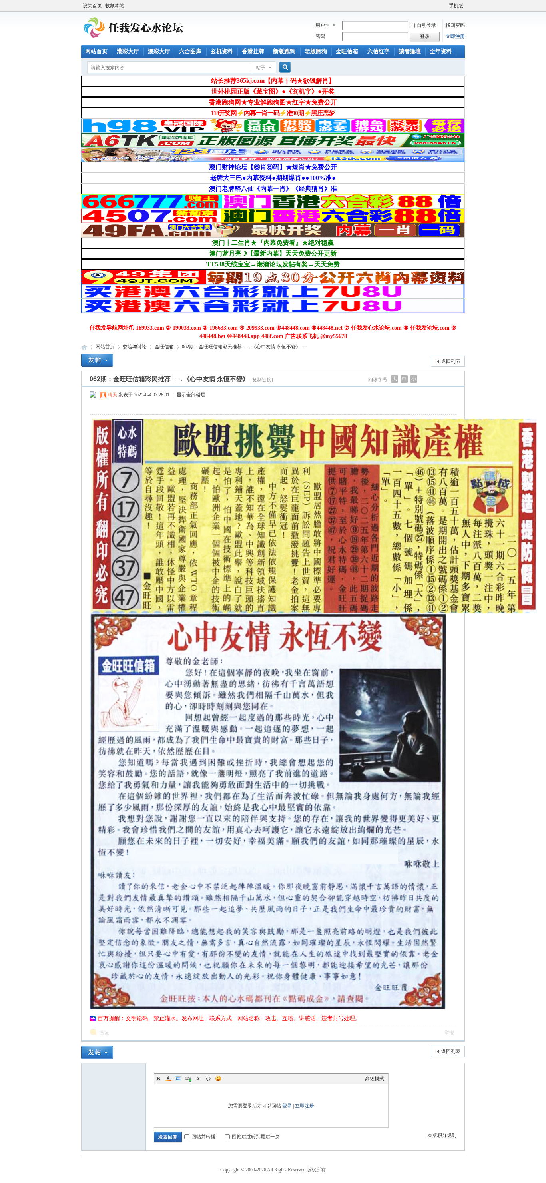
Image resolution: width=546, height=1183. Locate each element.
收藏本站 (114, 5)
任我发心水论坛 (84, 347)
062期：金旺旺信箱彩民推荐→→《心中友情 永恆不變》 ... (243, 347)
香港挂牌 (253, 51)
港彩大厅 (128, 51)
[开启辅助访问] (445, 5)
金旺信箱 (347, 51)
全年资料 (441, 51)
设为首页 (92, 5)
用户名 (322, 25)
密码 (320, 36)
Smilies (218, 1079)
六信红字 (378, 51)
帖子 (260, 67)
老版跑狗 (316, 51)
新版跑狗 (284, 51)
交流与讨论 (135, 347)
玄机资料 (222, 51)
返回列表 (450, 361)
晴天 (112, 395)
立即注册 (455, 36)
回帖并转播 (203, 1136)
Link (188, 1079)
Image (178, 1079)
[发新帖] (97, 360)
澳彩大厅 (159, 51)
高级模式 (374, 1078)
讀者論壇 (410, 51)
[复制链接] (262, 379)
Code (208, 1079)
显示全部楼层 (191, 395)
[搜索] (283, 67)
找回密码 (455, 25)
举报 (449, 1032)
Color (168, 1079)
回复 (104, 1032)
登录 (287, 1106)
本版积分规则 (442, 1135)
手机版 (456, 5)
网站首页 (96, 51)
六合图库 (190, 51)
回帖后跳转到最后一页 (256, 1136)
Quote (198, 1079)
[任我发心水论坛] (133, 40)
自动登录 (426, 25)
